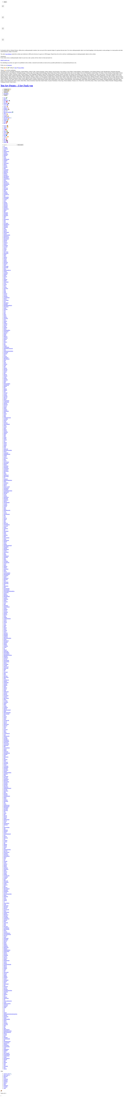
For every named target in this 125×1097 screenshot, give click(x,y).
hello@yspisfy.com (5, 60)
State (15, 67)
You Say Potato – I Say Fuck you (17, 85)
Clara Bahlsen (8, 54)
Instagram (9, 65)
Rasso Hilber (21, 67)
